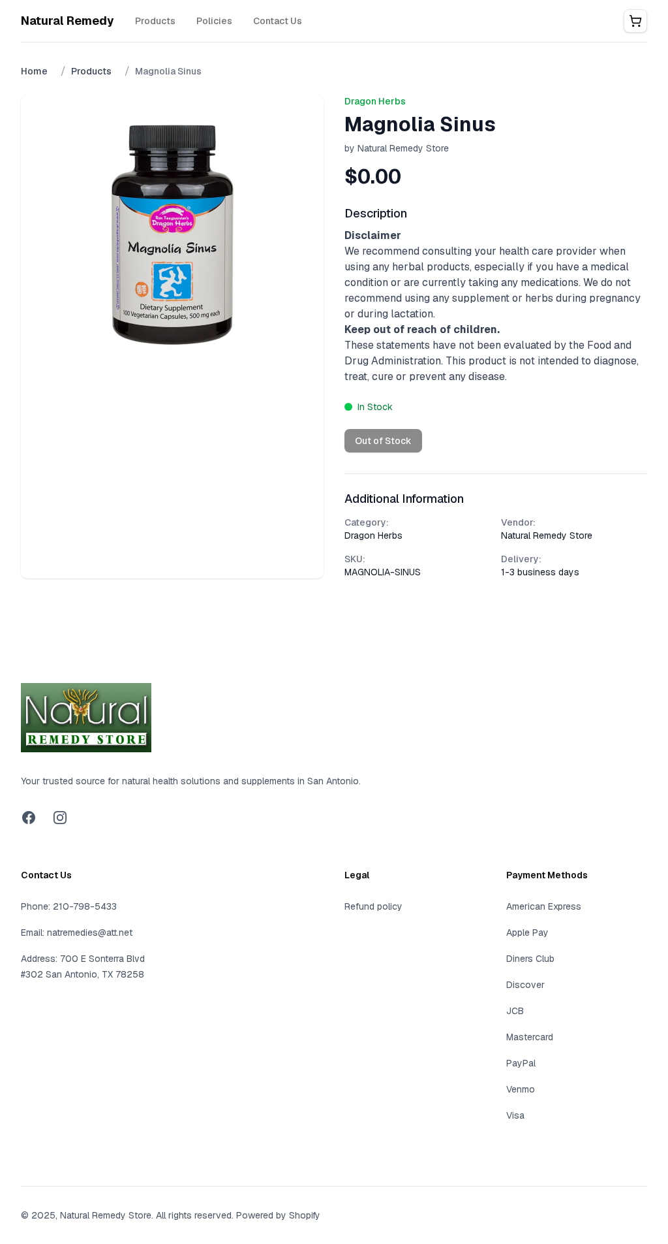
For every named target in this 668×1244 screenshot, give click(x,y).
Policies (214, 21)
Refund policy (373, 906)
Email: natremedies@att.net (76, 932)
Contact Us (277, 21)
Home (34, 71)
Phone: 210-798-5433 (69, 906)
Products (155, 21)
